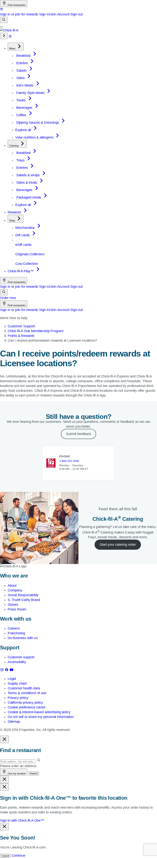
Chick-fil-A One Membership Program (36, 331)
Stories (13, 604)
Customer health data (24, 688)
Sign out (76, 14)
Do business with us (23, 638)
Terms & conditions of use (27, 693)
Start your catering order (118, 544)
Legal (12, 679)
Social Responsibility (23, 595)
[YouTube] (11, 670)
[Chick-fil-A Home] (9, 30)
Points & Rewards (21, 336)
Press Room (17, 609)
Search (34, 773)
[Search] (4, 20)
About (12, 585)
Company (15, 590)
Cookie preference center (27, 707)
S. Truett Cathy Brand (24, 600)
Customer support (21, 657)
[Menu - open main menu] (1, 26)
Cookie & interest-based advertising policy (39, 712)
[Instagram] (2, 670)
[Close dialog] (4, 739)
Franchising (16, 633)
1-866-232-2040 (69, 460)
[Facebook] (7, 670)
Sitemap (14, 721)
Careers (14, 628)
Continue (18, 855)
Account (63, 14)
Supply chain (17, 683)
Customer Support (21, 326)
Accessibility (17, 662)
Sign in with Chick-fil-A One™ (22, 820)
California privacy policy (25, 702)
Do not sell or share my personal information (41, 717)
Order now (8, 298)
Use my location (16, 773)
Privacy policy (18, 698)
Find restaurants (16, 5)
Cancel (5, 855)
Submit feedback (78, 434)
